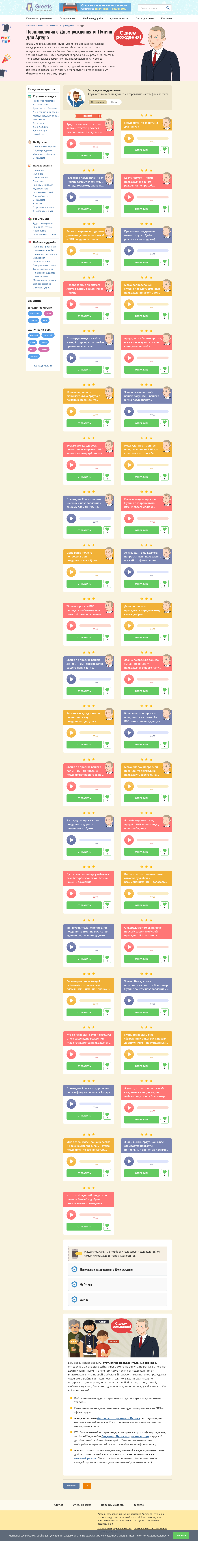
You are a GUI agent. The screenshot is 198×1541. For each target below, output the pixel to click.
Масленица (39, 119)
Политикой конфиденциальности (149, 1535)
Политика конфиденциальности (114, 1528)
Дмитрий (48, 335)
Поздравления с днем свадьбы (46, 265)
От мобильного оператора (46, 234)
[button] (71, 143)
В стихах (37, 203)
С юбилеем (39, 157)
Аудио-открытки (119, 18)
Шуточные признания (45, 254)
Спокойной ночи (42, 283)
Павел (44, 342)
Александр (35, 313)
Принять (181, 1535)
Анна (48, 313)
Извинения (39, 257)
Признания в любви (43, 250)
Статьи (58, 1505)
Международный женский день (46, 115)
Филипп (34, 356)
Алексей (34, 335)
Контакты (166, 18)
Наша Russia (39, 230)
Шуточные (38, 169)
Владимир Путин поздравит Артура (125, 1436)
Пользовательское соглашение (150, 1528)
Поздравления (67, 18)
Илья (32, 342)
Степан (33, 320)
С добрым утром (41, 287)
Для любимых (40, 196)
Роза (32, 349)
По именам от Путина (44, 146)
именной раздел (85, 1458)
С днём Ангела (40, 177)
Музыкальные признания (46, 280)
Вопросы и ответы (112, 1505)
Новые (114, 102)
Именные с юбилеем (44, 154)
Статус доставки (145, 18)
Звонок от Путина (42, 226)
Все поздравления (43, 365)
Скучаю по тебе (41, 261)
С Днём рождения (42, 150)
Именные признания (44, 246)
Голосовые (38, 181)
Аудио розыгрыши (43, 223)
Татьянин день (41, 104)
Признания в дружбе (44, 272)
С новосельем (40, 276)
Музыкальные (40, 188)
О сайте (139, 1505)
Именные (38, 173)
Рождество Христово (44, 100)
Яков (45, 320)
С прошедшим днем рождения (46, 207)
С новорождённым (43, 210)
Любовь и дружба (93, 18)
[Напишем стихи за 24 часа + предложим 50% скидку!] (95, 7)
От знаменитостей (43, 192)
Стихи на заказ (82, 1505)
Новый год (38, 134)
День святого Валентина (46, 108)
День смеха (39, 123)
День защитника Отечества (46, 111)
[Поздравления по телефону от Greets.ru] (39, 7)
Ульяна (43, 349)
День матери (40, 130)
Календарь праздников (39, 18)
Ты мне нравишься (43, 268)
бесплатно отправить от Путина (118, 1418)
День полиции (40, 126)
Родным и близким (43, 184)
